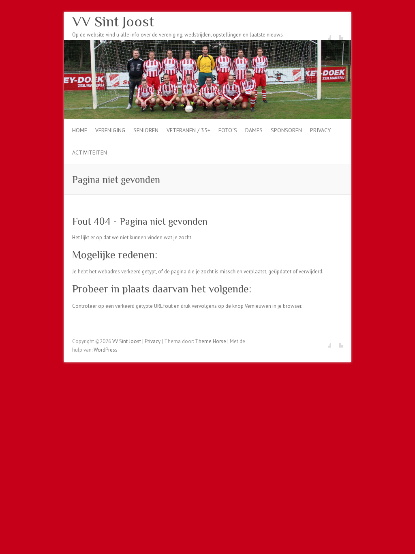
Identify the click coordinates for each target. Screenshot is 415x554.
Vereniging (110, 130)
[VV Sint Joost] (207, 43)
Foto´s (227, 130)
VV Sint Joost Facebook (325, 34)
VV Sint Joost (113, 21)
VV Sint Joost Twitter (337, 34)
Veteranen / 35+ (188, 130)
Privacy (320, 130)
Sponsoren (286, 130)
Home (79, 130)
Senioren (145, 130)
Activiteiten (89, 152)
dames (254, 130)
